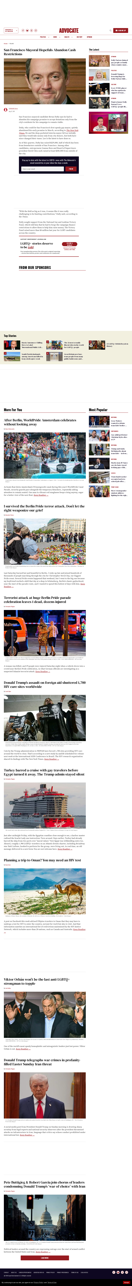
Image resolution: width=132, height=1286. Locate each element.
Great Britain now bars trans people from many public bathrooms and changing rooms (73, 357)
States (113, 473)
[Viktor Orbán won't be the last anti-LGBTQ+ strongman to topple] (45, 1015)
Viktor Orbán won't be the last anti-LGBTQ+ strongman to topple (37, 981)
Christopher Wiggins (10, 606)
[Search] (110, 30)
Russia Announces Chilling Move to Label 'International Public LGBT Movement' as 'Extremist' (32, 346)
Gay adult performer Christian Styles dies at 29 (119, 437)
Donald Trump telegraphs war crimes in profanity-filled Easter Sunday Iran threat (42, 1062)
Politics (43, 37)
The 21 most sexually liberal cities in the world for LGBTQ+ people (74, 345)
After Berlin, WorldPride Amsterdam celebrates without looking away (40, 422)
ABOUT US (14, 1272)
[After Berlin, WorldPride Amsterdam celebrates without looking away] (45, 455)
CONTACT (6, 1272)
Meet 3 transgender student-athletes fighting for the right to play (119, 494)
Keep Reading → (41, 495)
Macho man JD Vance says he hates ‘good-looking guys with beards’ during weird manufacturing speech (119, 469)
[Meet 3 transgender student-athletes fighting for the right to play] (99, 491)
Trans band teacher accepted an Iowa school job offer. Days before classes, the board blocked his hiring (119, 483)
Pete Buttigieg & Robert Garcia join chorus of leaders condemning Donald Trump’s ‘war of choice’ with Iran (44, 1184)
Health (66, 37)
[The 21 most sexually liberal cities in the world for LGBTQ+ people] (54, 345)
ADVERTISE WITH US (39, 1272)
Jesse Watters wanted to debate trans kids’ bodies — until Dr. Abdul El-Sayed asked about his (119, 427)
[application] (108, 123)
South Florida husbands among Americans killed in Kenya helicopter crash (32, 356)
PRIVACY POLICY (50, 1272)
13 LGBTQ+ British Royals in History (117, 345)
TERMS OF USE (74, 1272)
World (12, 44)
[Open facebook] (23, 30)
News (55, 37)
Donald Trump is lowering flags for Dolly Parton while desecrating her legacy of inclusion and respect (118, 80)
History (79, 37)
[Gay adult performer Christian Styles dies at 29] (99, 435)
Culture (113, 84)
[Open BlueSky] (27, 30)
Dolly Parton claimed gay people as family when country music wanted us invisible (119, 63)
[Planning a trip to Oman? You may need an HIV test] (45, 891)
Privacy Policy (38, 1282)
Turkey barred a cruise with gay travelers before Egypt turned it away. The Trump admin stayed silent (44, 772)
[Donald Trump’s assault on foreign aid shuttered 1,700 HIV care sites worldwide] (45, 718)
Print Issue (115, 487)
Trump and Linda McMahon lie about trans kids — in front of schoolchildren (119, 452)
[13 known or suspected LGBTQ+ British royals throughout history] (97, 345)
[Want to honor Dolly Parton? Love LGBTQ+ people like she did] (99, 103)
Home (6, 44)
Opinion (89, 37)
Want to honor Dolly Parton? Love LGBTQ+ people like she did (119, 105)
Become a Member (70, 244)
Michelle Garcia (14, 108)
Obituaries (114, 431)
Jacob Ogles (8, 691)
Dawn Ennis (8, 865)
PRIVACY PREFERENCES (63, 1272)
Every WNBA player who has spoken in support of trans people (119, 91)
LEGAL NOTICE (84, 1272)
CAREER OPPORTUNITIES (25, 1272)
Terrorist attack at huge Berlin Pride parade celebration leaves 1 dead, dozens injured (37, 599)
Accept (126, 1282)
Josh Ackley (8, 988)
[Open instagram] (35, 30)
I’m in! (71, 169)
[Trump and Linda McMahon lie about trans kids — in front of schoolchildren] (99, 449)
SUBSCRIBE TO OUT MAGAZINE (9, 30)
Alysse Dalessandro (9, 429)
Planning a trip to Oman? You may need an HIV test (42, 860)
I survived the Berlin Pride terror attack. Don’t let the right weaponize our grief (44, 508)
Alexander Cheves (9, 515)
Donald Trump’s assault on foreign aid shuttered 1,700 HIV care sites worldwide (45, 684)
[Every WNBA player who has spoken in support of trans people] (99, 89)
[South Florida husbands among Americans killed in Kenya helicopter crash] (12, 356)
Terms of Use (51, 1282)
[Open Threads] (31, 30)
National (114, 417)
